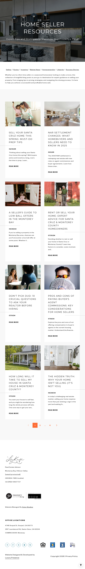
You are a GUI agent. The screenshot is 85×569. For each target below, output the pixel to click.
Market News (35, 69)
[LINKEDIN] (19, 545)
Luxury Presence (12, 558)
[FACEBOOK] (13, 545)
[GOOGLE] (30, 545)
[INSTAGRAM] (7, 545)
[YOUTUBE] (24, 545)
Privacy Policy (72, 556)
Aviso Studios (27, 507)
